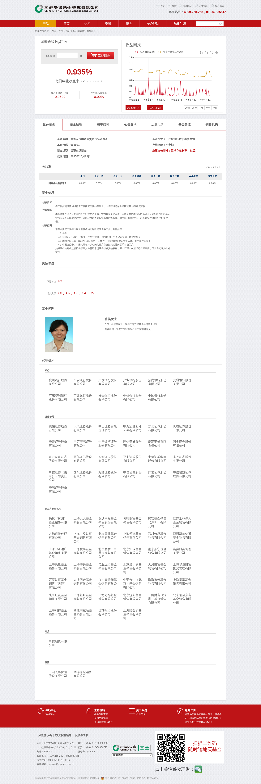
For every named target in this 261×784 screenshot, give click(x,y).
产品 (46, 23)
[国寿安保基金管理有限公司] (66, 13)
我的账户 (187, 5)
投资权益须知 (63, 735)
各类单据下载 (101, 714)
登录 (174, 5)
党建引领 (180, 23)
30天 (187, 107)
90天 (194, 107)
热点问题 (50, 714)
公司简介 (140, 714)
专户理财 (153, 23)
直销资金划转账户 (103, 722)
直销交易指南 (101, 718)
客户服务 (219, 5)
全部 (215, 107)
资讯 (108, 23)
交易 (87, 23)
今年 (208, 107)
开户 (163, 5)
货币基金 (70, 31)
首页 (66, 23)
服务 (129, 23)
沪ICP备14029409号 (147, 778)
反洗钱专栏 (81, 735)
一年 (201, 107)
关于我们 (203, 5)
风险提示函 (45, 735)
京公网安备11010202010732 (120, 778)
